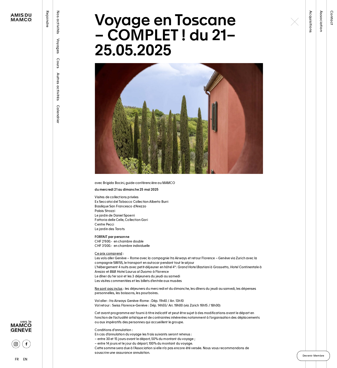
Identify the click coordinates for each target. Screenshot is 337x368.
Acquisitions (311, 22)
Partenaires (47, 117)
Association (321, 21)
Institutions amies (321, 126)
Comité (321, 65)
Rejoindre (47, 19)
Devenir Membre (313, 355)
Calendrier (58, 114)
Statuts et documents (321, 166)
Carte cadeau (47, 144)
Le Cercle (47, 75)
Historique (321, 45)
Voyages (58, 46)
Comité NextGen (321, 91)
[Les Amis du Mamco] (21, 18)
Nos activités (58, 22)
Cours (58, 63)
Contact (332, 18)
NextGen (47, 95)
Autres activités (58, 87)
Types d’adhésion (47, 47)
